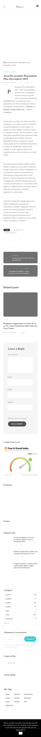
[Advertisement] (20, 36)
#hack (7, 701)
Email (10, 389)
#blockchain (28, 694)
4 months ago (12, 332)
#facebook (27, 698)
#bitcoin (17, 694)
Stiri (21, 611)
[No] (38, 728)
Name (10, 377)
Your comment (13, 355)
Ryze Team (6, 82)
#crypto (17, 698)
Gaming (6, 72)
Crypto (21, 595)
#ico (25, 701)
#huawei (16, 701)
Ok (21, 733)
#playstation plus (10, 233)
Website (10, 402)
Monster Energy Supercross (13, 109)
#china (8, 698)
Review (21, 607)
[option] (20, 312)
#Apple (8, 694)
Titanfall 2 (30, 107)
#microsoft (9, 705)
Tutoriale (21, 619)
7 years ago (13, 82)
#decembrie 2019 (18, 230)
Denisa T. (5, 332)
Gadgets (21, 599)
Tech (13, 72)
